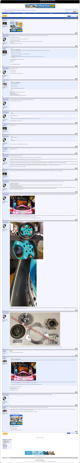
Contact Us (56, 457)
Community (51, 13)
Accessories (52, 2)
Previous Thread (38, 437)
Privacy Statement (70, 457)
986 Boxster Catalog (42, 2)
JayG (4, 81)
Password (66, 11)
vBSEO (42, 460)
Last (76, 16)
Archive (66, 457)
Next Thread (42, 437)
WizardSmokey (6, 35)
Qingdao (4, 357)
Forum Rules (4, 448)
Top (77, 457)
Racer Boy (5, 20)
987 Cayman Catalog (48, 2)
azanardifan (5, 148)
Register (9, 13)
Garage (24, 13)
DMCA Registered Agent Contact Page (51, 461)
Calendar (70, 13)
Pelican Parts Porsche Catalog (61, 457)
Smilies (4, 444)
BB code (4, 443)
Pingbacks (4, 446)
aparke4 (4, 351)
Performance (56, 2)
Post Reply (4, 15)
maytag (4, 48)
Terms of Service (75, 457)
